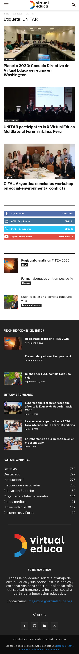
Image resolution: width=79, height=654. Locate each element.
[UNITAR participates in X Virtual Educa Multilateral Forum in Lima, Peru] (39, 104)
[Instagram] (34, 626)
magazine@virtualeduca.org (50, 601)
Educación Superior (31, 305)
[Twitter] (54, 626)
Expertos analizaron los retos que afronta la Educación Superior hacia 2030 (49, 406)
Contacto (61, 639)
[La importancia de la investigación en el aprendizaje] (13, 443)
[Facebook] (24, 626)
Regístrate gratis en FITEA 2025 (45, 260)
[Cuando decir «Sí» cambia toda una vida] (11, 302)
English (8, 177)
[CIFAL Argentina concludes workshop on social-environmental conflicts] (39, 161)
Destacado (10, 59)
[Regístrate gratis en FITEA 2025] (11, 265)
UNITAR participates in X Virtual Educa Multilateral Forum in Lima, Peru (39, 129)
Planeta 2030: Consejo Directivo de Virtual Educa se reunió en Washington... (36, 70)
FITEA (24, 265)
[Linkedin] (44, 626)
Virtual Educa (20, 639)
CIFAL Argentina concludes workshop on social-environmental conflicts (38, 185)
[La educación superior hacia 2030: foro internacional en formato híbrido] (13, 426)
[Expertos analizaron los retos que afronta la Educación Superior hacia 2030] (13, 407)
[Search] (74, 5)
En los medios (11, 120)
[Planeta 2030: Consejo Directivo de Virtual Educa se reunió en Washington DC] (39, 43)
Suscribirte (66, 236)
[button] (6, 5)
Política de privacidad (41, 639)
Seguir (69, 221)
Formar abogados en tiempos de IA (47, 278)
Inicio (6, 13)
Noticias (26, 283)
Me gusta (67, 213)
